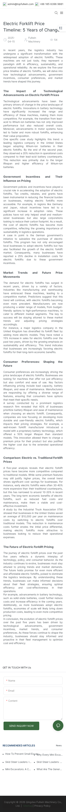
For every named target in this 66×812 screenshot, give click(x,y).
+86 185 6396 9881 (51, 3)
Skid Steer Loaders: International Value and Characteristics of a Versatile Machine (18, 761)
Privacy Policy (42, 805)
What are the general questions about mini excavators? (50, 769)
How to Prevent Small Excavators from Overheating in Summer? (23, 753)
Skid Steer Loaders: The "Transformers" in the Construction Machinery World (50, 761)
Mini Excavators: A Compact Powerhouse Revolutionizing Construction (18, 769)
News (59, 745)
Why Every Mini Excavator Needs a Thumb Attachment (50, 754)
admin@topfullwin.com (21, 3)
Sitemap (28, 805)
